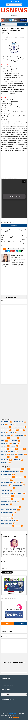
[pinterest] (18, 1)
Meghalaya (3, 446)
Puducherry (4, 451)
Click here (14, 225)
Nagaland (3, 448)
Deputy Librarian (5, 479)
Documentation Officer (6, 482)
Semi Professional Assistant (8, 520)
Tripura (13, 457)
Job (3, 39)
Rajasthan (3, 454)
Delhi (13, 429)
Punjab (13, 451)
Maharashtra (4, 443)
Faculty (19, 482)
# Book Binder (21, 248)
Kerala (2, 440)
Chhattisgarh (4, 427)
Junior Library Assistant (7, 493)
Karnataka (13, 438)
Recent (7, 623)
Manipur (15, 443)
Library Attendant (5, 498)
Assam (2, 424)
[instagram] (13, 1)
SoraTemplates (10, 708)
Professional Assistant (7, 512)
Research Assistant (6, 515)
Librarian (20, 493)
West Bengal (4, 462)
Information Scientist (6, 488)
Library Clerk (18, 498)
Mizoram (13, 446)
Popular (21, 623)
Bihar (11, 424)
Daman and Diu (4, 429)
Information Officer (17, 485)
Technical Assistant (6, 526)
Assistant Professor (6, 474)
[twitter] (11, 1)
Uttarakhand (17, 459)
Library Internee (5, 504)
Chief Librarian (19, 477)
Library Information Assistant (8, 501)
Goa (21, 429)
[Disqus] (14, 324)
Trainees (18, 526)
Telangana (3, 457)
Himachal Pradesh (5, 435)
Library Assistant (5, 496)
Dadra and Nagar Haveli (18, 427)
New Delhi (12, 448)
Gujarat (3, 432)
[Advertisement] (14, 165)
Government (21, 37)
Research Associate (6, 517)
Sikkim (6, 39)
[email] (16, 1)
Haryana (12, 432)
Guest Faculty (4, 485)
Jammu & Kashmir (19, 435)
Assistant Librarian (8, 37)
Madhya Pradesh (13, 440)
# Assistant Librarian (12, 248)
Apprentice (4, 469)
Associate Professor (6, 477)
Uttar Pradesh (4, 459)
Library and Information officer (8, 509)
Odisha (21, 448)
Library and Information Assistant (9, 507)
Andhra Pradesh (5, 421)
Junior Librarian (5, 490)
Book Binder (15, 37)
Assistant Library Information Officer (10, 471)
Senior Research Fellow (7, 523)
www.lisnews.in (13, 713)
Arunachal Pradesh (18, 421)
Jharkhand (3, 438)
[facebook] (9, 1)
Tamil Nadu (20, 454)
